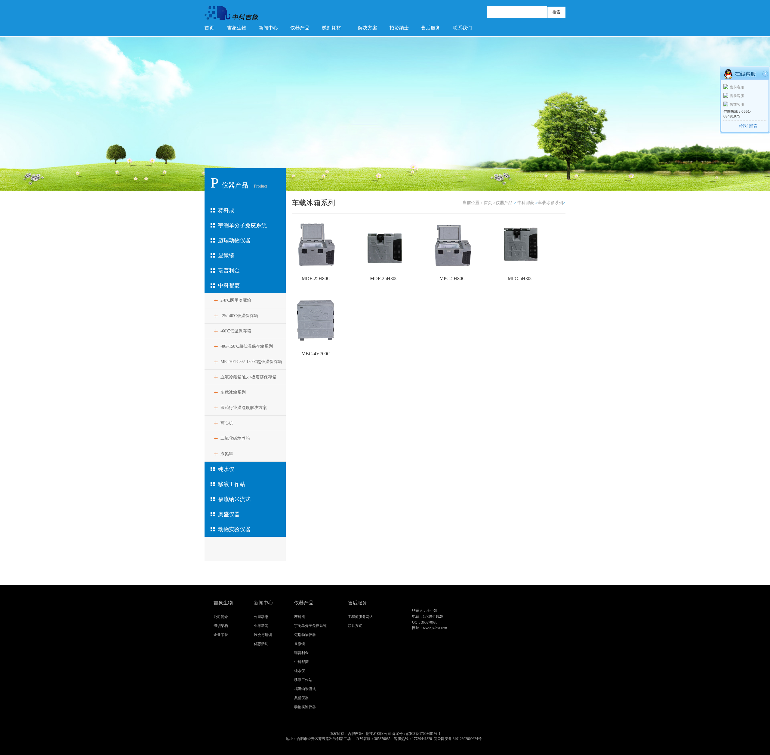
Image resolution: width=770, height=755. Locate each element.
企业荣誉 (221, 635)
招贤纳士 (399, 27)
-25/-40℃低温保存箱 (239, 315)
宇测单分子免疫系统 (242, 225)
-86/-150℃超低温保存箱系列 (246, 346)
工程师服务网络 (360, 617)
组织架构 (221, 626)
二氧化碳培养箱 (235, 438)
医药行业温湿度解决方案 (243, 407)
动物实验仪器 (234, 529)
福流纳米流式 (234, 499)
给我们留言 (748, 126)
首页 (209, 27)
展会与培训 (263, 635)
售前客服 (737, 87)
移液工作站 (231, 484)
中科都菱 (229, 286)
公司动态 (261, 617)
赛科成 (226, 210)
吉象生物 (236, 27)
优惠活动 (261, 644)
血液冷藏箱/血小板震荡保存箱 (248, 377)
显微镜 (226, 255)
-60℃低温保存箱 (235, 331)
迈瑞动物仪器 (234, 240)
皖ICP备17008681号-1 (385, 736)
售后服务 (430, 27)
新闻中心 (268, 27)
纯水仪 (226, 469)
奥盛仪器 (229, 514)
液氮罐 (226, 453)
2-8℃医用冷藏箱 (235, 300)
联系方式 (355, 626)
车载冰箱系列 (233, 392)
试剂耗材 (331, 27)
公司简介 (221, 617)
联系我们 (462, 27)
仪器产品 (300, 27)
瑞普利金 (229, 270)
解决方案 (367, 27)
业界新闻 (261, 626)
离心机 (226, 423)
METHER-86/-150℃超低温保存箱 (251, 361)
